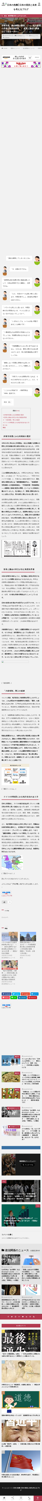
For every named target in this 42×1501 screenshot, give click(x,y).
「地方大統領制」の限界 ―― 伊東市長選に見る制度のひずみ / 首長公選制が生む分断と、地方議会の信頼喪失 (9, 975)
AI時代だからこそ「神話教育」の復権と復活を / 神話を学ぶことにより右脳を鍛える (21, 1386)
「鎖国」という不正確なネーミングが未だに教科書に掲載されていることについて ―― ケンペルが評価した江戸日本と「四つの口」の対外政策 (31, 1079)
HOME (5, 48)
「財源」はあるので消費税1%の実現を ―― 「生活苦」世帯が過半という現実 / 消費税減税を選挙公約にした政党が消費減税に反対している (31, 1275)
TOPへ (37, 1499)
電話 (29, 1499)
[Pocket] (6, 997)
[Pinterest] (32, 997)
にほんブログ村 (7, 895)
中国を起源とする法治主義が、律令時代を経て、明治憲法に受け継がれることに (20, 1476)
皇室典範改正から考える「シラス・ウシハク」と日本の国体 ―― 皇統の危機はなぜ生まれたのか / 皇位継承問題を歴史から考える (11, 1304)
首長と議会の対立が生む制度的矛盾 (15, 417)
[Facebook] (6, 994)
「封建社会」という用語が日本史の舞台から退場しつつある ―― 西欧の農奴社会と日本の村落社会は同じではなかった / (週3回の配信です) (31, 1097)
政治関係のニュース (22, 35)
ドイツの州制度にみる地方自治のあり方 (16, 422)
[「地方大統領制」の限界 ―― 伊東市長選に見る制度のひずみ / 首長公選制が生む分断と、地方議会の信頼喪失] (10, 965)
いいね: (5, 425)
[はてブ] (34, 994)
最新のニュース (33, 35)
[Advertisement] (21, 160)
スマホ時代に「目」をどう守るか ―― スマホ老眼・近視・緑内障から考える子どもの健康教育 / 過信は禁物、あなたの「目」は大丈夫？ (31, 1134)
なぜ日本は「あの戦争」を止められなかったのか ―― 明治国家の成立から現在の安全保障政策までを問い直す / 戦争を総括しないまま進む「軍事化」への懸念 (31, 1115)
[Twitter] (16, 994)
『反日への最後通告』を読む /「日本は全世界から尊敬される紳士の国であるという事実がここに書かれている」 (21, 1355)
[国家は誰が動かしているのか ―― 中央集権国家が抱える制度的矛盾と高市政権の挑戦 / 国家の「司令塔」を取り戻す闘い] (28, 936)
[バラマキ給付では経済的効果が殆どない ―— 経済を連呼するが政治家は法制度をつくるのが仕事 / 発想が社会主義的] (10, 936)
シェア (12, 1499)
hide (17, 410)
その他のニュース (15, 1126)
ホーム (4, 1499)
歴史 (18, 1056)
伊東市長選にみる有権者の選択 (13, 415)
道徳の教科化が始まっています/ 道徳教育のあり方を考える (21, 1415)
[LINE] (13, 997)
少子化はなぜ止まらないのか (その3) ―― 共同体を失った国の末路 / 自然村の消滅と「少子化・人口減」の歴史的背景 (31, 1304)
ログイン (18, 1238)
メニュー (21, 1499)
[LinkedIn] (22, 997)
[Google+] (25, 994)
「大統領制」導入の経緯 (11, 420)
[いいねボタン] (4, 902)
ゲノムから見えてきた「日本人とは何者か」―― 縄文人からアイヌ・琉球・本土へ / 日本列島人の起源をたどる (31, 1063)
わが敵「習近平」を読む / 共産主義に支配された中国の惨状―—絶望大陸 (21, 1445)
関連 (4, 427)
